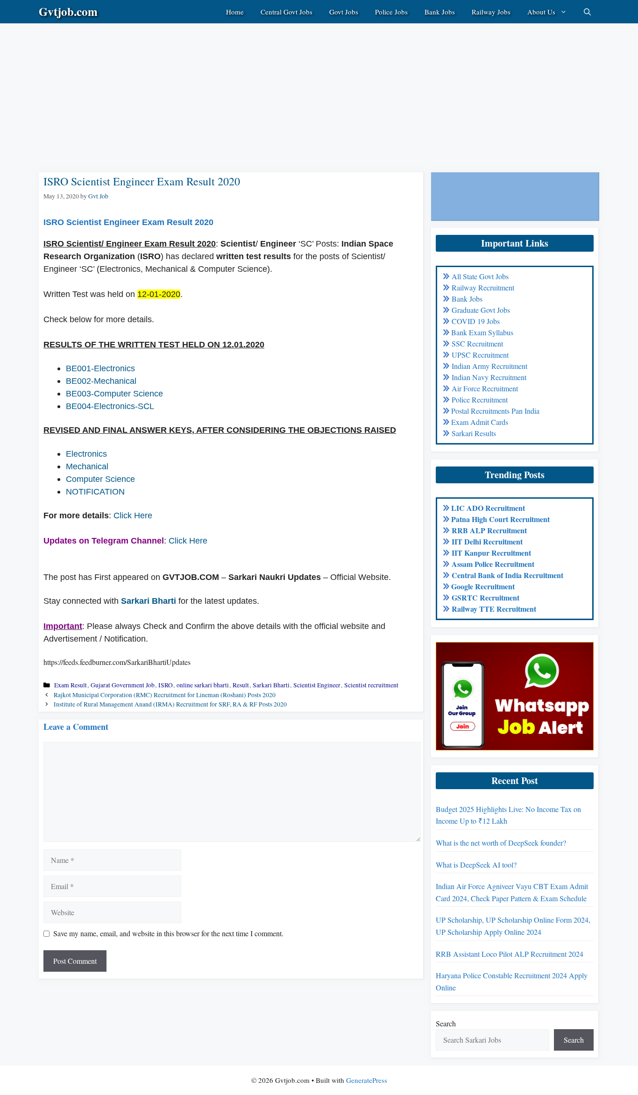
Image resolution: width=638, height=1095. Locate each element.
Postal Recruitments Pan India (495, 411)
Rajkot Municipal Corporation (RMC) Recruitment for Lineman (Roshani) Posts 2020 (165, 695)
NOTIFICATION (95, 491)
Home (235, 11)
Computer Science (100, 479)
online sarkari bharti (203, 685)
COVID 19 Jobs (476, 321)
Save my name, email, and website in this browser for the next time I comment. (168, 933)
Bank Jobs (440, 11)
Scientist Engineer (316, 685)
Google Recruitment (483, 586)
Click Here (132, 515)
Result (241, 685)
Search (446, 1023)
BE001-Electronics (100, 368)
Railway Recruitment (483, 287)
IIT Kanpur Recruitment (491, 552)
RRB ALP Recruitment (489, 530)
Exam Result (70, 685)
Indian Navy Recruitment (489, 377)
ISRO (165, 685)
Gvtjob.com (68, 11)
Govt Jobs (343, 11)
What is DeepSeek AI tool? (476, 864)
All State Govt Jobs (480, 276)
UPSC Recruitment (480, 355)
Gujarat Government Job (123, 685)
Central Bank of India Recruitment (507, 575)
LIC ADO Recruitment (488, 507)
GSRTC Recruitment (485, 597)
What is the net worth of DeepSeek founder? (501, 843)
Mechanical (87, 466)
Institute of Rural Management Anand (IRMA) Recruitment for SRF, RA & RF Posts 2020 (170, 704)
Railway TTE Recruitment (494, 608)
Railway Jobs (491, 11)
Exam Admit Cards (479, 422)
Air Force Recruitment (485, 388)
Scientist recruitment (371, 685)
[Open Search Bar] (587, 12)
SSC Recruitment (477, 343)
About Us (541, 11)
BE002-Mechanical (101, 381)
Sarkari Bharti (148, 601)
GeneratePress (366, 1080)
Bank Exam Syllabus (482, 332)
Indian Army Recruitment (489, 366)
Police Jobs (391, 11)
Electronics (86, 454)
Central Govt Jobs (286, 11)
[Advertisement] (280, 88)
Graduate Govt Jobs (481, 310)
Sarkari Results (474, 433)
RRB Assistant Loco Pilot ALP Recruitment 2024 (509, 954)
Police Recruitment (480, 399)
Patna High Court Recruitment (500, 519)
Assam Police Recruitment (493, 563)
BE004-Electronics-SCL (110, 406)
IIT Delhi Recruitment (487, 541)
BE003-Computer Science (114, 393)
